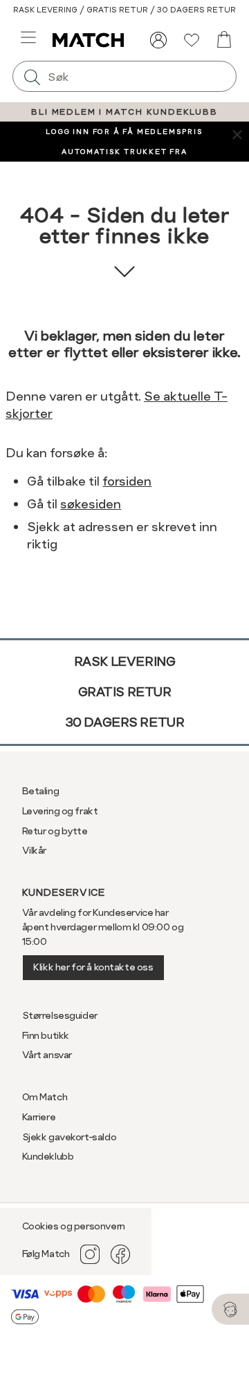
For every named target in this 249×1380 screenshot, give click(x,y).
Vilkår (34, 850)
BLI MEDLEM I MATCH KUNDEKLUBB (124, 111)
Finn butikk (45, 1035)
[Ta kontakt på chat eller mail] (230, 1309)
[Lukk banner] (237, 134)
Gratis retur (125, 692)
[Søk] (31, 76)
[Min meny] (158, 40)
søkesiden (90, 504)
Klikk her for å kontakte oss (93, 967)
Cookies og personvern (73, 1226)
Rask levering (125, 661)
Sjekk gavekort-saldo (69, 1137)
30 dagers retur (125, 722)
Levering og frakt (60, 811)
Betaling (40, 791)
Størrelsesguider (60, 1015)
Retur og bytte (55, 831)
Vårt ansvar (47, 1054)
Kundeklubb (48, 1156)
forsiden (126, 481)
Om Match (45, 1097)
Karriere (39, 1117)
